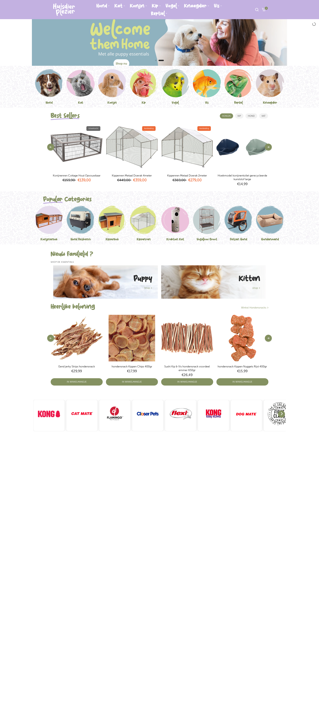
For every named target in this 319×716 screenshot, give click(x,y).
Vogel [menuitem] (171, 6)
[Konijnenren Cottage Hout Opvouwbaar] (77, 147)
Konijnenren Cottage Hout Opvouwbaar (77, 175)
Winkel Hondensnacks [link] (253, 307)
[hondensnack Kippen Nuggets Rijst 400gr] (242, 338)
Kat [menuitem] (118, 6)
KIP (239, 116)
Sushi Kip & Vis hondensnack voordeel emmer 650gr (187, 368)
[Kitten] (213, 282)
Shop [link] (147, 288)
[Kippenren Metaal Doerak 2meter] (187, 147)
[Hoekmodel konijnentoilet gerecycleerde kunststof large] (242, 147)
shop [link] (255, 288)
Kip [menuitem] (155, 6)
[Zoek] (257, 9)
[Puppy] (105, 282)
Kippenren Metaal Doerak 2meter (187, 175)
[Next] (281, 414)
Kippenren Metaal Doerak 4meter (132, 175)
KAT (264, 116)
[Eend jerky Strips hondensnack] (77, 338)
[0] (263, 9)
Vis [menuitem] (216, 6)
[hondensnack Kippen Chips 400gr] (132, 338)
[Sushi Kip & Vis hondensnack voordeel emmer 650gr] (187, 338)
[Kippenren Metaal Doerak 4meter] (132, 147)
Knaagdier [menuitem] (195, 6)
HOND (251, 116)
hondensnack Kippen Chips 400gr (132, 366)
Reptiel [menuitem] (158, 13)
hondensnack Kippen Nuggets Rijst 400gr (242, 366)
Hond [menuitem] (101, 6)
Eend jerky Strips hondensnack (76, 366)
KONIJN (226, 116)
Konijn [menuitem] (137, 6)
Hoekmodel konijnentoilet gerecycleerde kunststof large (242, 177)
